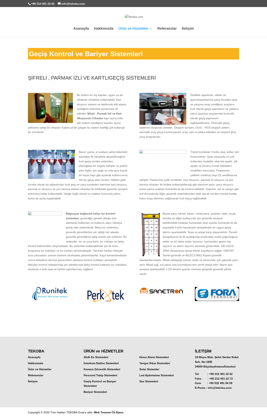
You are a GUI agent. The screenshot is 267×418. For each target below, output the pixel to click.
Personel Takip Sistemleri (100, 375)
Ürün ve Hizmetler (133, 28)
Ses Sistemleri (148, 381)
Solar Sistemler (149, 369)
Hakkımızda (103, 28)
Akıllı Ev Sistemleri (96, 357)
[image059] (161, 294)
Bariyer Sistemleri (95, 391)
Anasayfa (81, 28)
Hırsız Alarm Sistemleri (154, 357)
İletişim (188, 28)
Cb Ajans (118, 412)
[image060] (217, 301)
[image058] (106, 306)
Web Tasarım (103, 412)
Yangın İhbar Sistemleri (154, 363)
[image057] (50, 300)
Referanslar (167, 28)
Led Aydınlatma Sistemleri (156, 375)
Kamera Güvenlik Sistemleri (102, 369)
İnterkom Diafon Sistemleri (101, 363)
